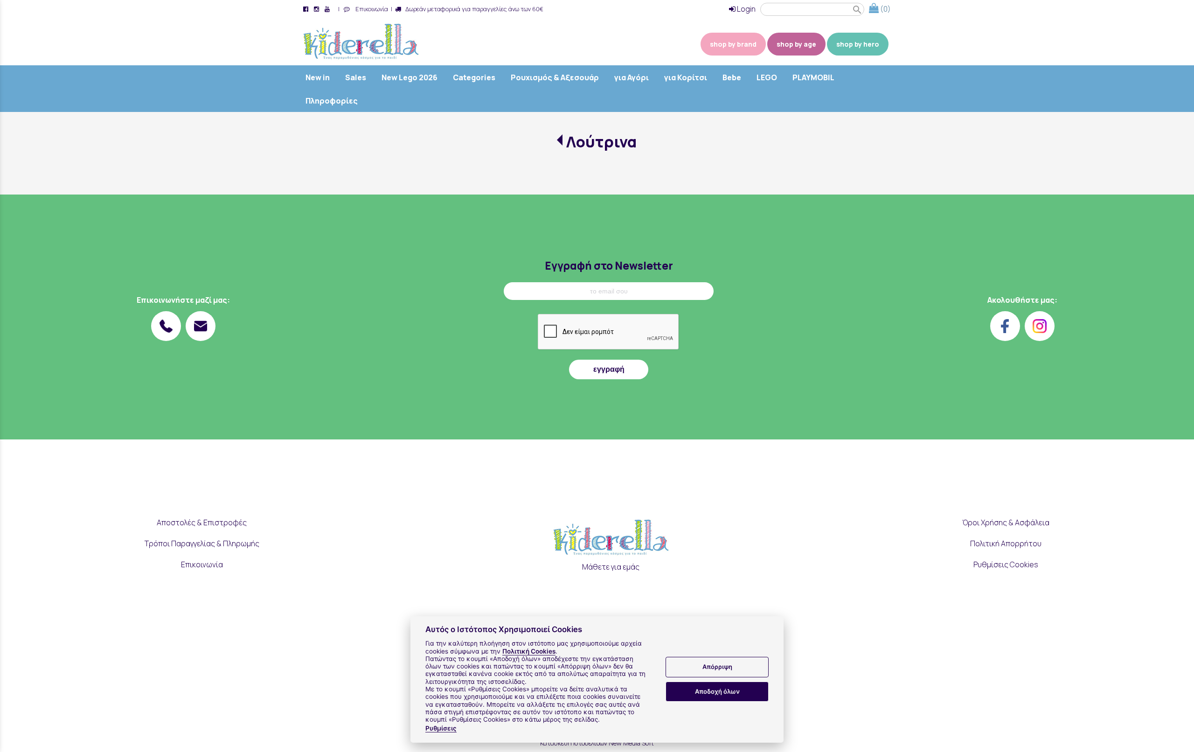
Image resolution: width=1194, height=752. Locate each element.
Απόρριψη (717, 667)
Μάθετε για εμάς (610, 567)
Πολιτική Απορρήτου (1005, 543)
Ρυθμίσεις (441, 728)
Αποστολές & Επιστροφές (202, 522)
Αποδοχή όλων (717, 691)
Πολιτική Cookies (528, 651)
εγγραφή (609, 369)
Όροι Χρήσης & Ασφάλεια (1005, 522)
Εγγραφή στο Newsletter (609, 265)
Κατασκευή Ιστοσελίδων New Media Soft (597, 742)
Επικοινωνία (370, 9)
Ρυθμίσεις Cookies (1005, 564)
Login (746, 9)
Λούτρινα (601, 142)
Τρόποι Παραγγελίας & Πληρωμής (202, 543)
